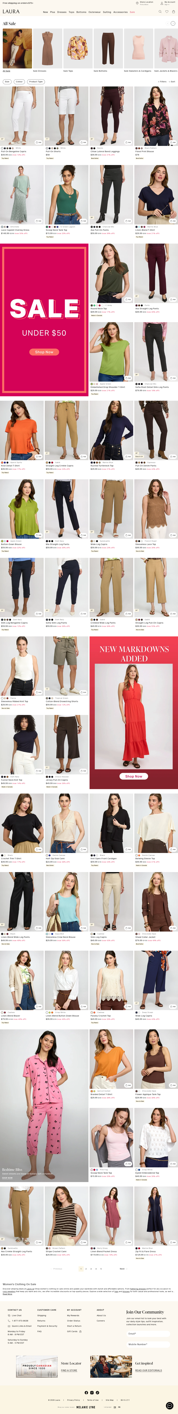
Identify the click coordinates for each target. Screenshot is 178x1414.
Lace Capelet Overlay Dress (15, 230)
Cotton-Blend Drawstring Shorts (62, 701)
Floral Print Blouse (144, 152)
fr (119, 1407)
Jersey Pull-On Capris (57, 780)
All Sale (6, 71)
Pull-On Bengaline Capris (13, 152)
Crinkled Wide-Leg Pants (103, 623)
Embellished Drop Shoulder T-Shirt (108, 387)
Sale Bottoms (100, 71)
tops (116, 1291)
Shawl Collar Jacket (145, 937)
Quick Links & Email (22, 1326)
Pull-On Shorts (53, 152)
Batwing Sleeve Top (145, 859)
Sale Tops (68, 71)
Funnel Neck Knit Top (11, 780)
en (115, 1407)
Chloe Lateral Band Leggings (105, 152)
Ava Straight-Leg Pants (147, 309)
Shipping (41, 1316)
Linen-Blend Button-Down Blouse (62, 1016)
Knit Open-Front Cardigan (104, 859)
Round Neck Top (99, 309)
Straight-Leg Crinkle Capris (59, 466)
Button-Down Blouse (11, 544)
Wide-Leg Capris (99, 544)
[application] (169, 1405)
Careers (101, 1321)
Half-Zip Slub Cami (55, 859)
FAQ (39, 1332)
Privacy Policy (73, 1400)
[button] (168, 23)
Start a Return (74, 1326)
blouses (126, 1291)
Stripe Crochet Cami (56, 1252)
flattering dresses (138, 1289)
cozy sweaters (9, 1291)
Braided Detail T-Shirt (101, 1094)
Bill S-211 (125, 1400)
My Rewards (73, 1316)
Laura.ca (30, 1289)
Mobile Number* (138, 1344)
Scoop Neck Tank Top (56, 230)
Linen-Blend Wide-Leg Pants (15, 937)
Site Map (110, 1400)
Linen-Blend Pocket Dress (104, 1252)
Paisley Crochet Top (101, 1016)
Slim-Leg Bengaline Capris (14, 623)
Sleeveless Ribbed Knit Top (14, 701)
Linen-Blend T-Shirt (145, 230)
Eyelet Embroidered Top (147, 1173)
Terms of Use (93, 1400)
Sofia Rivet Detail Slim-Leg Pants (152, 387)
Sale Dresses (39, 71)
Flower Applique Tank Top (148, 1094)
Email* (132, 1334)
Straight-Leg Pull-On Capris (149, 623)
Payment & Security (47, 1326)
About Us (101, 1316)
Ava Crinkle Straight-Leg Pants (16, 1252)
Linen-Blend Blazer (10, 1016)
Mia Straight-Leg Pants (57, 544)
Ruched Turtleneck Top (102, 466)
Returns (41, 1321)
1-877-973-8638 (20, 1321)
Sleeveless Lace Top (145, 544)
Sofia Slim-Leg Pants (56, 623)
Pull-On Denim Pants (145, 466)
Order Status (73, 1321)
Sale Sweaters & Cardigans (137, 71)
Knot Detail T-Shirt (10, 466)
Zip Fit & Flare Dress (145, 1252)
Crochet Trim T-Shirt (11, 859)
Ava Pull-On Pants (100, 230)
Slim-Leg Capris (99, 937)
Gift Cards (72, 1332)
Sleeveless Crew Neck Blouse (61, 937)
